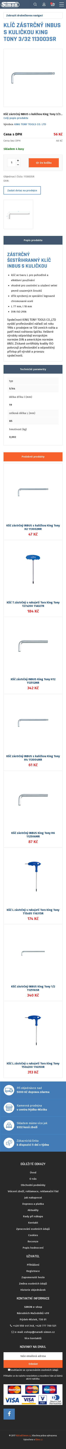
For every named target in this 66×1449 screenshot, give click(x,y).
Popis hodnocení (33, 1247)
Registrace (33, 1271)
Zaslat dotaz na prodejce (22, 190)
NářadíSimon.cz (23, 1435)
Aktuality (33, 1210)
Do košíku (46, 162)
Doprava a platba (33, 1203)
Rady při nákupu (33, 1216)
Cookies (33, 1235)
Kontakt (33, 1222)
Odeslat (33, 1363)
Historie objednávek (33, 1289)
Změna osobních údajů (33, 1283)
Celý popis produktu (16, 118)
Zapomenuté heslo (33, 1277)
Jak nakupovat (33, 1197)
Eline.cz (39, 1439)
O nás (33, 1178)
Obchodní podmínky (33, 1185)
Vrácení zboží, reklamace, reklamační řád (33, 1191)
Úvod (33, 1172)
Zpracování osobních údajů (33, 1229)
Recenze (33, 1241)
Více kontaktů (33, 1338)
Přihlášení (33, 1264)
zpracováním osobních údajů (42, 1370)
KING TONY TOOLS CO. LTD (30, 124)
